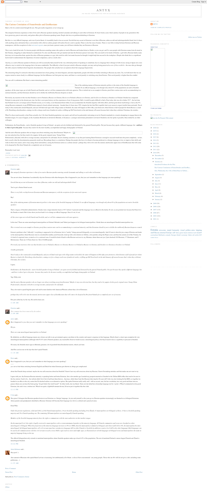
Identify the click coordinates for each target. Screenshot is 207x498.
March (157, 193)
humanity (22, 157)
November (158, 158)
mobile (197, 235)
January (157, 199)
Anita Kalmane (15, 449)
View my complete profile (161, 27)
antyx (12, 319)
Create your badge (156, 108)
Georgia (173, 235)
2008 (155, 206)
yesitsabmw (154, 235)
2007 (155, 210)
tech (194, 233)
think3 (179, 235)
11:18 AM (15, 353)
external (163, 232)
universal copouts (37, 45)
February (158, 196)
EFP (200, 235)
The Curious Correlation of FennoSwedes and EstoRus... (172, 167)
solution (190, 233)
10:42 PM (14, 444)
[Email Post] (29, 155)
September (158, 174)
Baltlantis (162, 235)
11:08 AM (15, 303)
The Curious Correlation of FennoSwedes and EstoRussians (31, 24)
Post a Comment (10, 468)
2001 (155, 219)
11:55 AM (15, 463)
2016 (155, 134)
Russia (156, 232)
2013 (155, 143)
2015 (155, 137)
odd (193, 235)
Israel (185, 233)
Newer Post (8, 472)
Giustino (13, 169)
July (156, 181)
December (158, 155)
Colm (12, 395)
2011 (155, 149)
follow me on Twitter (195, 37)
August (157, 177)
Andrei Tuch (154, 47)
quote (181, 233)
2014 (155, 140)
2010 (155, 153)
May (156, 187)
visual (182, 230)
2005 (155, 216)
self (173, 232)
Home (74, 472)
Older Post (139, 472)
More (8, 153)
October (157, 162)
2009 (155, 203)
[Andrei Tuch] (158, 106)
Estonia (15, 157)
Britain (156, 237)
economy (184, 235)
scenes (152, 237)
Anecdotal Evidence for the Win (164, 164)
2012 (155, 146)
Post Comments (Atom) (21, 477)
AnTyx (103, 10)
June (156, 184)
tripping (199, 230)
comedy (168, 235)
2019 (155, 131)
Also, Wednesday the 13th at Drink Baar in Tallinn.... (171, 171)
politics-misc (190, 230)
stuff (152, 232)
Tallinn (190, 235)
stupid (169, 230)
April (157, 190)
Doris (12, 358)
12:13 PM (14, 389)
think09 (199, 233)
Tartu (177, 233)
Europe (169, 232)
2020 (155, 128)
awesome (162, 230)
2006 (155, 213)
